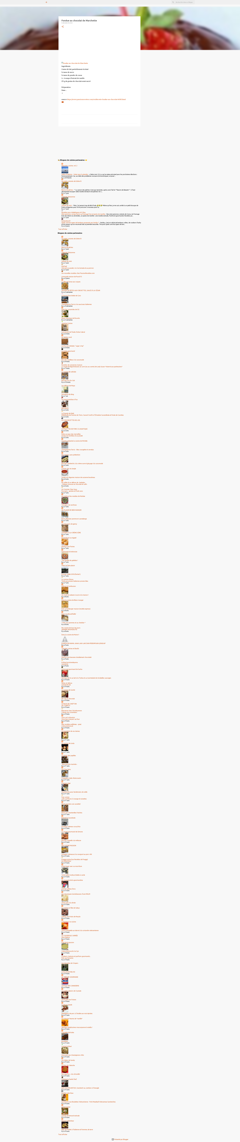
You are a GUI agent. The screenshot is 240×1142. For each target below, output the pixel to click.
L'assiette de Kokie (68, 1032)
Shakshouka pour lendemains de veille (74, 792)
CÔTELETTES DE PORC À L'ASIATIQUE (74, 429)
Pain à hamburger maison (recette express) (76, 609)
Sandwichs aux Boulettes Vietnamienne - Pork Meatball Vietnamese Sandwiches (89, 1102)
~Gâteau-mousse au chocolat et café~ (74, 484)
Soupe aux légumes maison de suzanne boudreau (78, 477)
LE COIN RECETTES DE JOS (71, 420)
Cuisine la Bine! (67, 1046)
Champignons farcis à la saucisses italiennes (77, 304)
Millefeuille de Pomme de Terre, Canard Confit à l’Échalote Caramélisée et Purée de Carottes (93, 415)
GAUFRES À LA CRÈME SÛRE (71, 532)
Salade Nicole (66, 685)
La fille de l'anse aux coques (71, 282)
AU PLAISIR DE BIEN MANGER (71, 510)
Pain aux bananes (67, 958)
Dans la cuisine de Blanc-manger (72, 600)
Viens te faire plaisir (68, 565)
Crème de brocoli (67, 726)
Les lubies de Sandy (68, 1060)
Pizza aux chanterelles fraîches (72, 813)
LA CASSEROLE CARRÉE (70, 935)
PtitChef (64, 266)
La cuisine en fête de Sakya (71, 908)
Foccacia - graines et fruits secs (72, 491)
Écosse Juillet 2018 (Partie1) (71, 574)
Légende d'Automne (68, 197)
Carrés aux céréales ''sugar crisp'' (73, 346)
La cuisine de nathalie (69, 372)
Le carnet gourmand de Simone (72, 832)
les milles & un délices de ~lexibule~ (73, 482)
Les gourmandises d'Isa (70, 399)
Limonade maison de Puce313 (72, 276)
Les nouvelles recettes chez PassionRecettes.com (78, 273)
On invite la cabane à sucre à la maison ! (75, 595)
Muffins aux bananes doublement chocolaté (76, 657)
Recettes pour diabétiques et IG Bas (74, 212)
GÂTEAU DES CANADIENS (70, 986)
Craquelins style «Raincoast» (71, 778)
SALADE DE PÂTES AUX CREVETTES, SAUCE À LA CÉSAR (81, 290)
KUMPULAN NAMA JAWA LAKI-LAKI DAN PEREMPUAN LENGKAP (83, 643)
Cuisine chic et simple (69, 468)
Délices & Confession (69, 586)
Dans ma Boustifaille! (69, 614)
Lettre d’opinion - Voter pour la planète (75, 174)
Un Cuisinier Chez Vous (69, 489)
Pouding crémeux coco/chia (71, 826)
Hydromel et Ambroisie (69, 551)
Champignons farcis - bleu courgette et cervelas (78, 449)
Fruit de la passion (68, 942)
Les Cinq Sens (66, 769)
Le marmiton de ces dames (71, 731)
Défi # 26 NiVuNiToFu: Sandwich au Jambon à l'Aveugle (80, 1088)
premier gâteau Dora (68, 889)
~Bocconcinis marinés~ (69, 764)
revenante (65, 664)
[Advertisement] (99, 45)
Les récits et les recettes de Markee (73, 496)
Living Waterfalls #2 (68, 972)
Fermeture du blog (68, 394)
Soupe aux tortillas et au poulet (72, 436)
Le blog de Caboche (68, 1065)
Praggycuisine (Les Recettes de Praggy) (75, 859)
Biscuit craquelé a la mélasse (71, 840)
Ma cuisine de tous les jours (71, 628)
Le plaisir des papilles (69, 755)
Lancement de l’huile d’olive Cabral (73, 332)
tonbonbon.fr (66, 221)
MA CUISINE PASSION (69, 845)
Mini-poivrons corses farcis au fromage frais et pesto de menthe (83, 214)
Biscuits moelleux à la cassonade (73, 360)
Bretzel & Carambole (68, 818)
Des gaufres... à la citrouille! (71, 1074)
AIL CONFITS (66, 705)
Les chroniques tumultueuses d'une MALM (76, 894)
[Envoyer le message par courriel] (63, 102)
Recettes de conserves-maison (72, 365)
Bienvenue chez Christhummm (72, 710)
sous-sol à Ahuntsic (68, 717)
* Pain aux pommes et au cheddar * (74, 623)
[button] (63, 26)
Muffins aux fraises (68, 546)
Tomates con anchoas (69, 505)
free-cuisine (65, 797)
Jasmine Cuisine (67, 323)
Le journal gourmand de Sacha (72, 669)
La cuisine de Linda (68, 743)
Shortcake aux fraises (69, 999)
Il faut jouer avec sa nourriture (72, 866)
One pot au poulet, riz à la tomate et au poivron (78, 268)
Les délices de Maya (68, 385)
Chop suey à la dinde (69, 903)
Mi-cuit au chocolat (68, 698)
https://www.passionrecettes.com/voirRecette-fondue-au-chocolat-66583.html (96, 99)
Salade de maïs (67, 205)
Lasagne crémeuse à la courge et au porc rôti (77, 854)
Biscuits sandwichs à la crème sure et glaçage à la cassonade (82, 463)
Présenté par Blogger (121, 1139)
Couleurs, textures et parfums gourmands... (76, 956)
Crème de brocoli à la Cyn (70, 951)
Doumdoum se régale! (69, 538)
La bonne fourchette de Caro (71, 295)
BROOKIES (65, 408)
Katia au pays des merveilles (71, 434)
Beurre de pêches (67, 190)
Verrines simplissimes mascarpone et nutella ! (77, 1027)
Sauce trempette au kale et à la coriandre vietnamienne (80, 930)
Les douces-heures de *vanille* (72, 1018)
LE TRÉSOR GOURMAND (70, 977)
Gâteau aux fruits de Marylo (71, 916)
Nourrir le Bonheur (68, 1121)
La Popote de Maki (68, 413)
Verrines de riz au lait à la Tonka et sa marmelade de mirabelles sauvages (86, 678)
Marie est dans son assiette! (71, 804)
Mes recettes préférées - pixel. (71, 724)
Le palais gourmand (68, 351)
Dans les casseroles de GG (70, 309)
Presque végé (66, 783)
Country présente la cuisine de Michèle (74, 441)
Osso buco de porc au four (71, 719)
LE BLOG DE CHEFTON (69, 704)
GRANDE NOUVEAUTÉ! (69, 629)
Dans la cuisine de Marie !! (70, 635)
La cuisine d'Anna (67, 579)
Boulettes (65, 1041)
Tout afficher (62, 229)
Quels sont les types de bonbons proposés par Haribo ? (80, 222)
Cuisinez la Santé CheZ (69, 1079)
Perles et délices (67, 683)
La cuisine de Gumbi (68, 690)
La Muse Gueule (67, 1005)
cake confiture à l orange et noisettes (74, 799)
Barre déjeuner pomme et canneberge (74, 519)
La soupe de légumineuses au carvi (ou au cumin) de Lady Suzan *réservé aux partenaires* (92, 366)
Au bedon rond (67, 337)
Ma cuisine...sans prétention (71, 455)
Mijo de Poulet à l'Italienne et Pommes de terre (77, 1129)
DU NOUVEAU (66, 861)
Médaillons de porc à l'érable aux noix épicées (77, 1013)
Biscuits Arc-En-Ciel (68, 380)
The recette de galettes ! (70, 560)
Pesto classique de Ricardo (71, 318)
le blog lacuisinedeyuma (70, 662)
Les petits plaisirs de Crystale (71, 991)
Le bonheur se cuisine (69, 922)
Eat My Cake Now (67, 1093)
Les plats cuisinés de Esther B (71, 181)
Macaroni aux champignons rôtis (73, 1055)
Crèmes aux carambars (69, 712)
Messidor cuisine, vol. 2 (69, 165)
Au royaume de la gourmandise (72, 880)
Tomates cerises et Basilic (70, 648)
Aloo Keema (66, 937)
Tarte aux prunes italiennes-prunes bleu (75, 581)
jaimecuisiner (66, 1107)
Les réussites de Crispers (70, 963)
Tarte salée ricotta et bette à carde (73, 875)
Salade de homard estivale (71, 1116)
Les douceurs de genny (69, 524)
